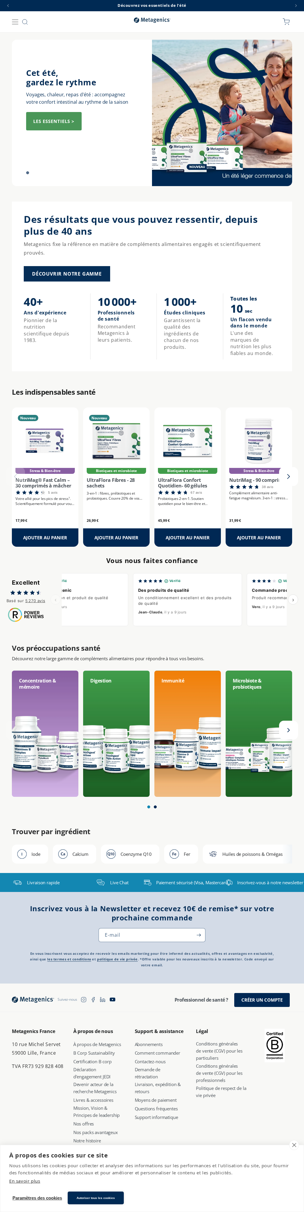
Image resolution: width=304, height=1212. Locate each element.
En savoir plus (24, 1181)
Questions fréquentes (156, 1109)
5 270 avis (35, 600)
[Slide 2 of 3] (155, 806)
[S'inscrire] (198, 935)
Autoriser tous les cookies (96, 1198)
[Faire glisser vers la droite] (288, 476)
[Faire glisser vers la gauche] (15, 476)
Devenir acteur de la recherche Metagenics (95, 1087)
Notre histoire (87, 1141)
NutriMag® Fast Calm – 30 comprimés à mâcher (43, 483)
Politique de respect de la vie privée (221, 1091)
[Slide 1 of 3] (148, 806)
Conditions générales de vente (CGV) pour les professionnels (219, 1073)
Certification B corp (92, 1061)
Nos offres (83, 1124)
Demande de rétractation (148, 1073)
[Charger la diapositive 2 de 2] (36, 172)
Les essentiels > (54, 121)
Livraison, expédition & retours (158, 1087)
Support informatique (156, 1117)
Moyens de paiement (156, 1100)
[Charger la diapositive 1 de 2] (27, 172)
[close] (294, 1145)
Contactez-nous (150, 1061)
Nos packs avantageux (95, 1132)
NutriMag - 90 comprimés (258, 480)
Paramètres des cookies (37, 1197)
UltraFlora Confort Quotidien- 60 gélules (182, 483)
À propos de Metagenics (97, 1044)
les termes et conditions (69, 959)
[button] (15, 22)
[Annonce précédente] (8, 5)
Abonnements (149, 1044)
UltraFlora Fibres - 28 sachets (111, 483)
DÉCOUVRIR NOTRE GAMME (67, 274)
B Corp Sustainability (94, 1053)
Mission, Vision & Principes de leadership (96, 1111)
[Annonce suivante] (296, 5)
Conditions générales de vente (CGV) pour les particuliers (219, 1051)
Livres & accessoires (93, 1100)
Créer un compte (262, 1000)
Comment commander (157, 1053)
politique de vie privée (117, 959)
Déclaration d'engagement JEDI (91, 1073)
